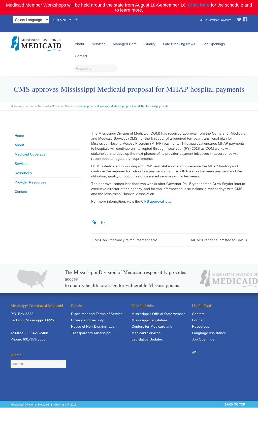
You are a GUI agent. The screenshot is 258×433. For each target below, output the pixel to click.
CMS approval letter (157, 201)
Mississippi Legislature (149, 320)
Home (19, 136)
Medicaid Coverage (30, 154)
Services (98, 44)
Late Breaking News (179, 44)
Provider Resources (30, 182)
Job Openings (214, 44)
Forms (197, 320)
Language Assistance (209, 333)
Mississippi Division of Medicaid (30, 106)
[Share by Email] (102, 222)
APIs (195, 353)
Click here (199, 5)
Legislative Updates (147, 339)
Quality (149, 44)
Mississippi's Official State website (158, 314)
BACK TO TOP (234, 404)
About (79, 44)
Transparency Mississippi (91, 333)
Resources (23, 173)
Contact (81, 56)
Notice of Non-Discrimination (93, 326)
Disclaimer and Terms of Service (96, 314)
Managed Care (125, 44)
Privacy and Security (87, 320)
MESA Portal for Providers (215, 19)
